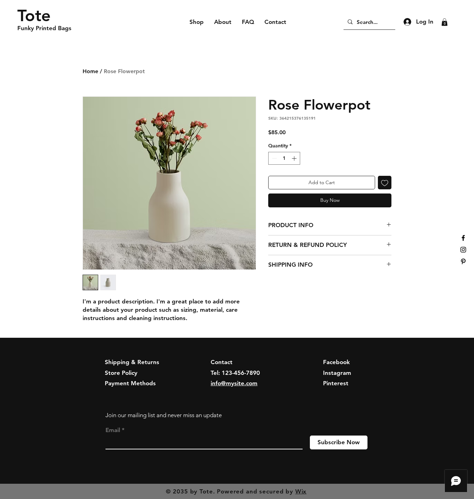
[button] (444, 22)
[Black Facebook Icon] (463, 238)
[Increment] (294, 158)
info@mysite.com (234, 383)
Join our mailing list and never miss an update (163, 415)
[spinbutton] (284, 158)
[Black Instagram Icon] (463, 249)
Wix (301, 491)
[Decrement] (273, 158)
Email (112, 430)
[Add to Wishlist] (384, 182)
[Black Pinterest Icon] (463, 261)
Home (90, 71)
